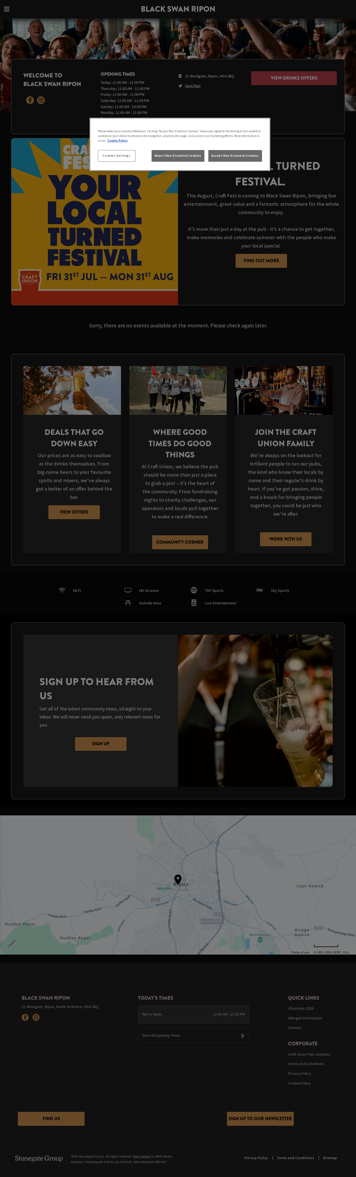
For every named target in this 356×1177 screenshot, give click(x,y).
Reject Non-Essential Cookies (178, 156)
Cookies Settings (116, 156)
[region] (180, 144)
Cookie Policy (117, 141)
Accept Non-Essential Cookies (235, 156)
